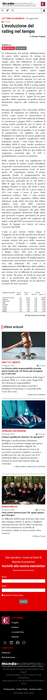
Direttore (15, 627)
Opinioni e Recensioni (14, 431)
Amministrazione (8, 657)
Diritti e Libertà (11, 362)
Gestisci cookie (35, 689)
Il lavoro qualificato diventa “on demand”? (23, 437)
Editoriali (15, 637)
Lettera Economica (13, 18)
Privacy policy (17, 595)
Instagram (22, 48)
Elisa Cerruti (29, 693)
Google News (9, 48)
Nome (4, 577)
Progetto (15, 623)
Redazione (6, 653)
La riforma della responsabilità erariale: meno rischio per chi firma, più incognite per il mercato (22, 371)
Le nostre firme (18, 632)
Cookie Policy (21, 689)
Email (4, 586)
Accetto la (13, 595)
